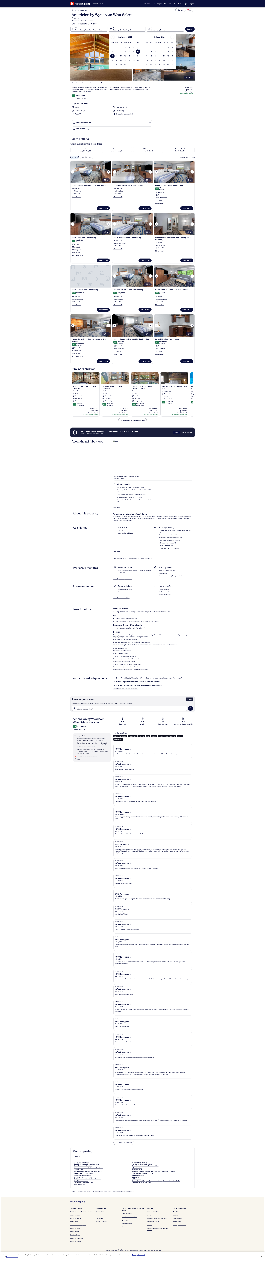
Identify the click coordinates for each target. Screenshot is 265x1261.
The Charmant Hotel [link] (81, 1181)
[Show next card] (193, 394)
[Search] (190, 708)
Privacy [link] (149, 1215)
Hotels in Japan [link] (75, 1235)
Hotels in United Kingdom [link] (78, 1225)
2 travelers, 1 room (158, 30)
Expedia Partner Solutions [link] (129, 1217)
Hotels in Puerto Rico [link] (76, 1238)
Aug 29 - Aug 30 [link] (85, 151)
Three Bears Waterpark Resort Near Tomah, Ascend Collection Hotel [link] (156, 1181)
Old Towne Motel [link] (138, 1175)
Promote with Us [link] (127, 1223)
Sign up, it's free (187, 432)
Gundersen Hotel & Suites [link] (141, 1183)
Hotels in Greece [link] (75, 1241)
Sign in (192, 4)
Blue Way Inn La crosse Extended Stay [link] (145, 1166)
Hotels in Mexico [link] (75, 1215)
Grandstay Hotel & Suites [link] (83, 1166)
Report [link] (79, 759)
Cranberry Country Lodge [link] (83, 1177)
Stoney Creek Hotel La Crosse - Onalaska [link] (88, 1168)
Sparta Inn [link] (135, 1177)
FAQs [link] (97, 1215)
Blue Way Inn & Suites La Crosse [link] (143, 1173)
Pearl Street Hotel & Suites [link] (83, 1173)
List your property (159, 4)
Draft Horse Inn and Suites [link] (83, 1183)
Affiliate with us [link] (127, 1213)
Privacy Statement (138, 1255)
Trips (180, 4)
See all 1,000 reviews (79, 99)
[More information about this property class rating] (78, 18)
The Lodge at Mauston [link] (140, 1162)
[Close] (261, 1256)
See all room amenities (121, 598)
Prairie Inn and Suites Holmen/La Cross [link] (87, 1179)
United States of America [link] (84, 1192)
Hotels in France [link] (75, 1228)
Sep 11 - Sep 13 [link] (180, 151)
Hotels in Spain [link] (74, 1231)
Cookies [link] (149, 1225)
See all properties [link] (81, 10)
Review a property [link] (101, 1221)
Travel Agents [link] (126, 1227)
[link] (189, 10)
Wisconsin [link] (96, 1192)
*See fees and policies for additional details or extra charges (131, 558)
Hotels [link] (73, 1192)
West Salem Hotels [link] (106, 1192)
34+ (189, 77)
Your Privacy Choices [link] (153, 1221)
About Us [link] (176, 1211)
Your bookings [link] (100, 1211)
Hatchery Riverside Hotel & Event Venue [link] (88, 1171)
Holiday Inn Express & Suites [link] (142, 1164)
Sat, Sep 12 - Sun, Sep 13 (122, 30)
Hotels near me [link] (177, 1218)
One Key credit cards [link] (179, 1225)
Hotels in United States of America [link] (81, 1211)
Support (172, 4)
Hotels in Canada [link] (75, 1218)
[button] (121, 47)
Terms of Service (12, 1257)
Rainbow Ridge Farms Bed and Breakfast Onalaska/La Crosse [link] (153, 1171)
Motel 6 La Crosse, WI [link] (81, 1162)
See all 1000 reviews (124, 1143)
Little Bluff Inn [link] (137, 1168)
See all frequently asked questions (125, 689)
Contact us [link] (99, 1218)
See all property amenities (122, 579)
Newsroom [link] (125, 1220)
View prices (103, 208)
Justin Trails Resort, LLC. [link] (82, 1175)
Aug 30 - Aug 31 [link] (116, 151)
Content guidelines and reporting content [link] (157, 1229)
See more (116, 507)
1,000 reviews (78, 730)
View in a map (119, 478)
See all (74, 118)
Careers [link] (175, 1215)
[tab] (77, 1156)
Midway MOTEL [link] (137, 1170)
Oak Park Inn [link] (78, 1170)
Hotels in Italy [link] (74, 1221)
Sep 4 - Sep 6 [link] (148, 151)
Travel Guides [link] (177, 1221)
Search (190, 29)
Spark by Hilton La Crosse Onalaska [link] (86, 1164)
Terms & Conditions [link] (153, 1211)
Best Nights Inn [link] (79, 1184)
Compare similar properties (134, 420)
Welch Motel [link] (136, 1179)
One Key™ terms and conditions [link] (157, 1218)
